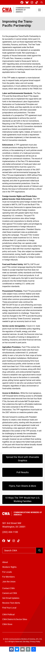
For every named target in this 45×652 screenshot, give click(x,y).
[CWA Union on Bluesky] (27, 2)
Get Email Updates (10, 598)
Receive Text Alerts (11, 603)
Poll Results (22, 472)
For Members (8, 577)
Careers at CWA (9, 593)
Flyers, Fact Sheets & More (22, 486)
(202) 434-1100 (10, 532)
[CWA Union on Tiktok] (37, 2)
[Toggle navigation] (39, 10)
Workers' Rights (9, 567)
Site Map (26, 642)
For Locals (7, 572)
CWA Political (8, 614)
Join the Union (8, 582)
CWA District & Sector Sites (14, 619)
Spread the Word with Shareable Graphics (22, 459)
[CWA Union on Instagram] (32, 2)
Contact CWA (8, 588)
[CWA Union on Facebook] (22, 2)
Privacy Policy (35, 642)
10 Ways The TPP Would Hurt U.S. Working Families (22, 499)
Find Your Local (9, 608)
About (5, 562)
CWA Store (7, 624)
